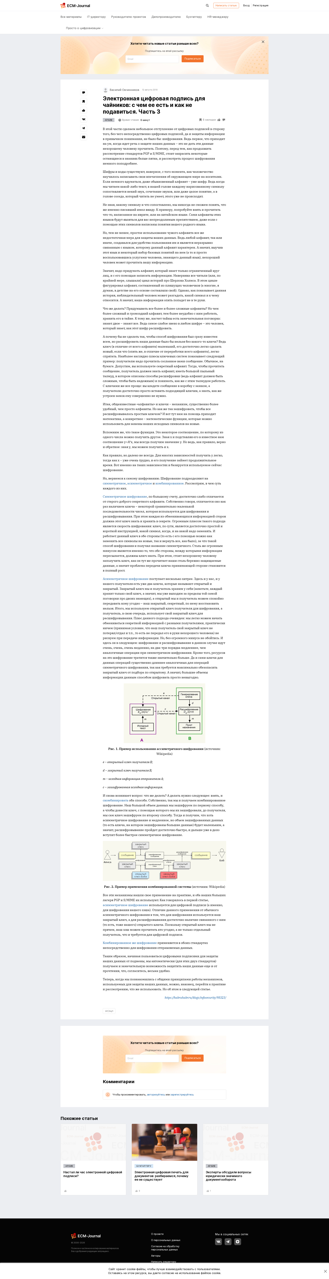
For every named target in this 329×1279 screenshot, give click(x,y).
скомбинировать (115, 800)
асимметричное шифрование (125, 905)
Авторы (155, 1255)
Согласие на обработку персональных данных (165, 1248)
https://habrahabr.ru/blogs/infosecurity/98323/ (195, 997)
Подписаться (193, 58)
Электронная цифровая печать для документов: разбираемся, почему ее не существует (161, 1175)
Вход (246, 5)
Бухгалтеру (194, 16)
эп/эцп (109, 1010)
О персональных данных (165, 1240)
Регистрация (260, 5)
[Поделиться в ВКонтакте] (83, 119)
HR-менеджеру (217, 16)
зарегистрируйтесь (182, 1094)
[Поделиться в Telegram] (83, 128)
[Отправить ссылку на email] (83, 137)
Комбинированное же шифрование (130, 943)
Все (71, 16)
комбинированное (169, 483)
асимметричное (139, 483)
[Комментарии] (83, 92)
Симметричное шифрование (125, 496)
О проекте (157, 1233)
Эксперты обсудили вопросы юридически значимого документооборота (228, 1175)
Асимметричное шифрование (126, 579)
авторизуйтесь (156, 1094)
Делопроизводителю (166, 16)
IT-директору (96, 16)
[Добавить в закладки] (83, 101)
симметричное (114, 483)
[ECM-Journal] (86, 1235)
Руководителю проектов (128, 16)
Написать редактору (163, 1261)
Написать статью (226, 5)
